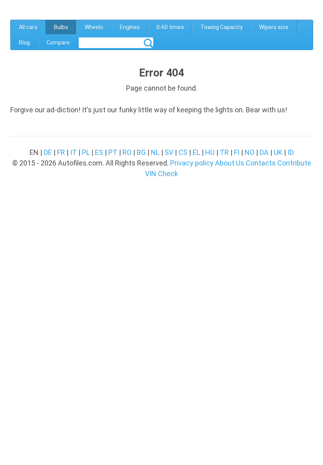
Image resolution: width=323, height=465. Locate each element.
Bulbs (61, 27)
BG (141, 152)
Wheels (94, 27)
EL (196, 152)
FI (236, 152)
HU (210, 152)
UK (278, 152)
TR (224, 152)
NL (155, 152)
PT (112, 152)
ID (291, 152)
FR (61, 152)
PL (86, 152)
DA (264, 152)
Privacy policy (191, 163)
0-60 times (170, 27)
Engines (130, 27)
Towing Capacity (221, 27)
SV (169, 152)
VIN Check (161, 173)
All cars (28, 27)
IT (73, 152)
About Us (229, 163)
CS (182, 152)
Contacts (261, 163)
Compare (58, 42)
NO (249, 152)
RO (127, 152)
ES (99, 152)
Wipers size (273, 27)
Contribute (294, 163)
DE (48, 152)
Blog (24, 42)
